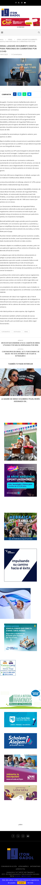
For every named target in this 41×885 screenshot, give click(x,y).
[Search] (39, 32)
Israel (26, 331)
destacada (17, 331)
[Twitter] (18, 3)
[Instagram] (21, 3)
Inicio (1, 39)
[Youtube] (25, 3)
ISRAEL (10, 39)
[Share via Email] (29, 94)
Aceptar (21, 883)
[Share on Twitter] (19, 94)
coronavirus (5, 331)
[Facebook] (13, 836)
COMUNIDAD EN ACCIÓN (9, 866)
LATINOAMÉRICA (23, 866)
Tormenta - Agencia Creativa (23, 876)
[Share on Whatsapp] (24, 94)
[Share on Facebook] (15, 94)
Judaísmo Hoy (20, 869)
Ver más (30, 883)
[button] (2, 387)
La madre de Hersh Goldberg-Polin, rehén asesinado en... (20, 400)
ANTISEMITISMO (35, 866)
